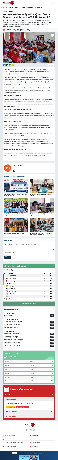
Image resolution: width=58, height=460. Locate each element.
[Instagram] (30, 430)
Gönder (7, 257)
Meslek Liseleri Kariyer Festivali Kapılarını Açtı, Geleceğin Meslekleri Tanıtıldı (16, 214)
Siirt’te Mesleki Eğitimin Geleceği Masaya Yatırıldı (41, 195)
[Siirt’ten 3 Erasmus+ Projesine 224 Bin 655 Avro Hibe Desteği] (16, 186)
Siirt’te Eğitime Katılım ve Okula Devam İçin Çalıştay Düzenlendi (41, 234)
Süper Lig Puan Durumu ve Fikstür (14, 442)
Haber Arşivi (35, 446)
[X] (27, 430)
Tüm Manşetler (35, 442)
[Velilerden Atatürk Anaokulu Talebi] (16, 225)
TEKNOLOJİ (38, 7)
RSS (15, 453)
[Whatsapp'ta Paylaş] (10, 65)
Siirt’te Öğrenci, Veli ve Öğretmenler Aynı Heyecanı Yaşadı (42, 214)
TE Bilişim (16, 167)
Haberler (5, 12)
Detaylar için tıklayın (29, 303)
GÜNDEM (4, 7)
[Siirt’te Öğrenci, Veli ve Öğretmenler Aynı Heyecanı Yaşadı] (42, 205)
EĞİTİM (23, 7)
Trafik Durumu (35, 439)
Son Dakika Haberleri (10, 446)
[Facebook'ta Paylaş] (4, 65)
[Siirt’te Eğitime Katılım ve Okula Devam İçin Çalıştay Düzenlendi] (42, 225)
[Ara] (51, 3)
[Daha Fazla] (13, 65)
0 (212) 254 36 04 (23, 407)
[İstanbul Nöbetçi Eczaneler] (53, 389)
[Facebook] (24, 430)
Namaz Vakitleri (9, 439)
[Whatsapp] (33, 430)
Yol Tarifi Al (11, 407)
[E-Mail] (14, 170)
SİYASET (16, 7)
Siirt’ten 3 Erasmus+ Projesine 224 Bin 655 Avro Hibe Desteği (16, 195)
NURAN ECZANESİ (11, 412)
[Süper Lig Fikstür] (53, 309)
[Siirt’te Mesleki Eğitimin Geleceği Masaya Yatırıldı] (42, 186)
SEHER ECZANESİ (11, 399)
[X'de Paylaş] (7, 65)
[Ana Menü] (54, 3)
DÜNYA (11, 7)
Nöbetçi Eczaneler (10, 435)
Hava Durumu (35, 435)
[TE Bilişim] (7, 168)
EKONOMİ (30, 7)
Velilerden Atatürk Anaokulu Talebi (14, 233)
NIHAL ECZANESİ (11, 416)
